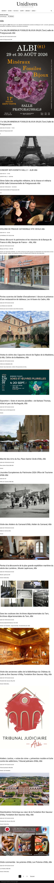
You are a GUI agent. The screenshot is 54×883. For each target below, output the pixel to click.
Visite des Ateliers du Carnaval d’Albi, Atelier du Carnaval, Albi (25, 524)
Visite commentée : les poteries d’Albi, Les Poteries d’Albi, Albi (26, 862)
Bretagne (28, 10)
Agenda (33, 10)
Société (21, 10)
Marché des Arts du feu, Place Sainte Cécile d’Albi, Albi (23, 459)
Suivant (32, 876)
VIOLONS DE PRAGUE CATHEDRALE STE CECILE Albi (22, 229)
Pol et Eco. (16, 10)
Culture (9, 10)
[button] (51, 11)
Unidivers (4, 10)
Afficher (11, 16)
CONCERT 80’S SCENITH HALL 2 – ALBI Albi (18, 170)
